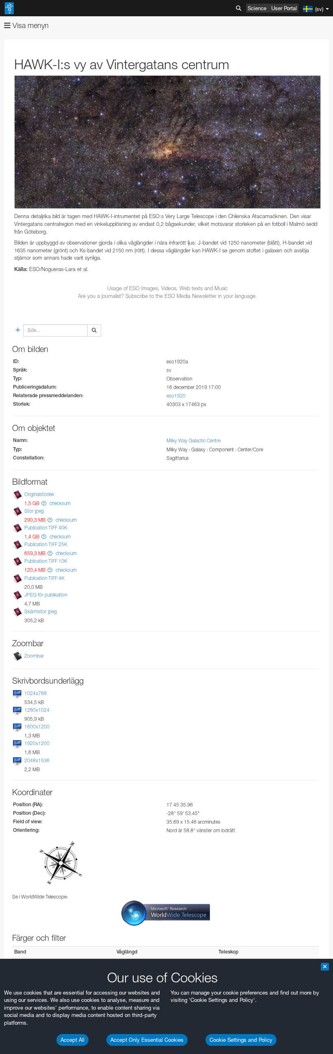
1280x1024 (37, 710)
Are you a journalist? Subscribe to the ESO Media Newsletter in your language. (167, 296)
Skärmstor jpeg (40, 611)
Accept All (72, 1040)
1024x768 (35, 693)
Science (257, 8)
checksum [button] (59, 503)
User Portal (284, 8)
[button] (43, 503)
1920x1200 (37, 743)
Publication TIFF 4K (44, 578)
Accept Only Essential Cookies (147, 1040)
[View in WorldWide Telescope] (165, 913)
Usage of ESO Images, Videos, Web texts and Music (167, 288)
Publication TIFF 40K (45, 528)
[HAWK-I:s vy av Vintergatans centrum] (167, 142)
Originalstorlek (39, 494)
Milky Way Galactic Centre (193, 440)
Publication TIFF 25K (45, 544)
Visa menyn (30, 25)
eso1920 (176, 396)
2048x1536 (37, 760)
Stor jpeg (34, 511)
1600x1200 (37, 727)
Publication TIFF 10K (45, 561)
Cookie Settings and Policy (241, 1040)
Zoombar (34, 656)
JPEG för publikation (45, 595)
